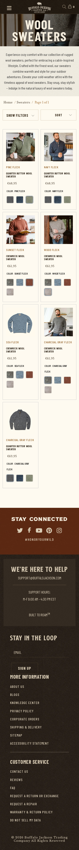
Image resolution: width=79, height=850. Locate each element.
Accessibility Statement (29, 743)
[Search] (64, 7)
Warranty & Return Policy (31, 812)
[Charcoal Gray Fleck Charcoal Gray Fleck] (10, 200)
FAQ (12, 788)
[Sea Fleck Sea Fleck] (20, 282)
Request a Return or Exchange (34, 796)
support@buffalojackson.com (39, 578)
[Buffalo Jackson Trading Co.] (39, 7)
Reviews (16, 780)
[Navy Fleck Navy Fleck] (20, 200)
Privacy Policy (22, 711)
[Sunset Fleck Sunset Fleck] (29, 282)
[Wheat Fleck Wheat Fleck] (10, 292)
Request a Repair (23, 804)
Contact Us (19, 771)
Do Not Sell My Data (25, 820)
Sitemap (16, 735)
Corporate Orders (24, 719)
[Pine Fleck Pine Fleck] (29, 200)
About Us (17, 686)
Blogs (14, 694)
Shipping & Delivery (26, 727)
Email (18, 652)
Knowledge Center (25, 703)
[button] (7, 7)
